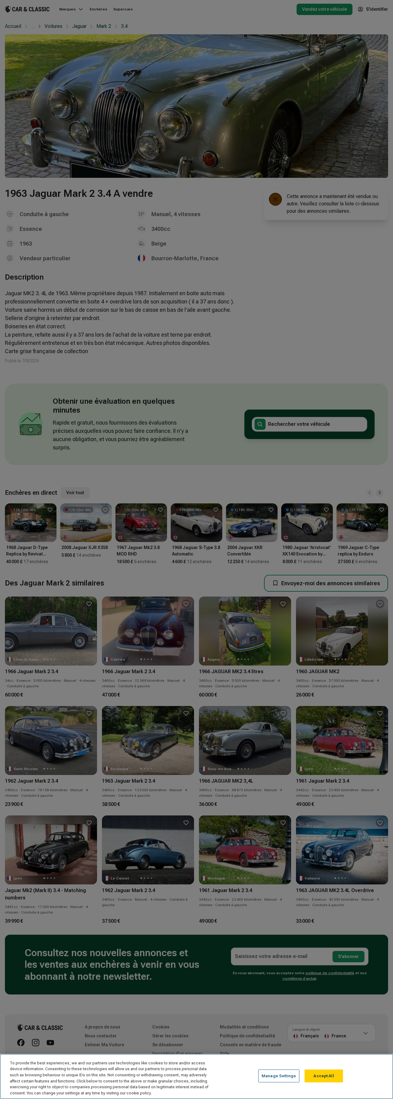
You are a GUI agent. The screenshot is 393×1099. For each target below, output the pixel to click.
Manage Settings (279, 1076)
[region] (196, 1076)
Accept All (323, 1076)
